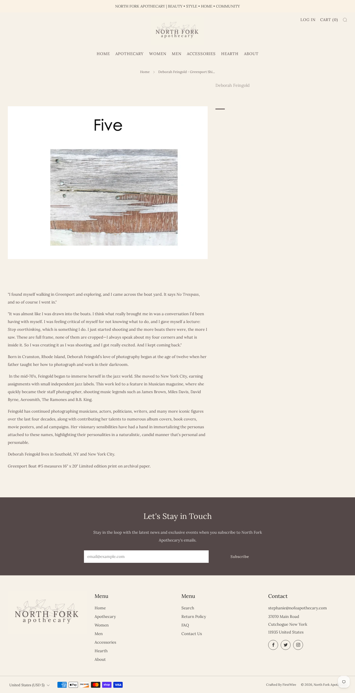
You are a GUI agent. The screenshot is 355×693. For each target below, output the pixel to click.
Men (176, 53)
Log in (307, 19)
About (251, 53)
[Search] (345, 20)
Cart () (329, 19)
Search (187, 607)
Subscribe (240, 556)
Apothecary (129, 53)
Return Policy (193, 616)
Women (157, 53)
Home (103, 53)
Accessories (201, 53)
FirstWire (289, 685)
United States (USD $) (26, 685)
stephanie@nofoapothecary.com (297, 607)
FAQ (185, 625)
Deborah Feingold (232, 85)
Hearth (230, 53)
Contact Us (191, 633)
